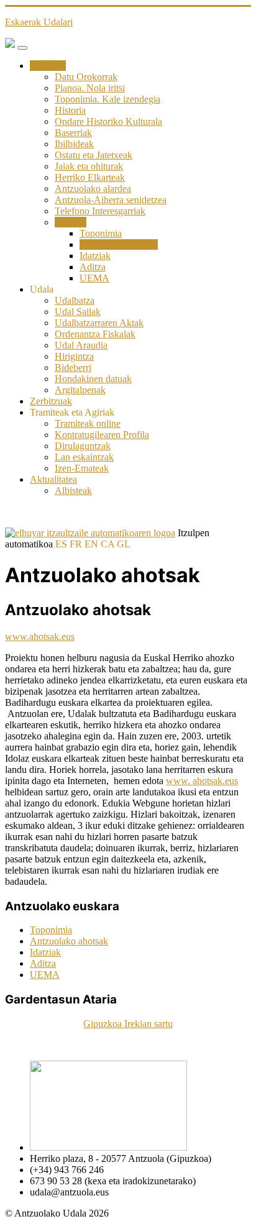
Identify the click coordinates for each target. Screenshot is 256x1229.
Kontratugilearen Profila (102, 434)
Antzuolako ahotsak (119, 244)
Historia (70, 110)
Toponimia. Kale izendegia (107, 99)
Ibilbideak (74, 144)
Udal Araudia (81, 345)
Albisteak (73, 490)
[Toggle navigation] (22, 48)
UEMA (94, 278)
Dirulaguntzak (83, 446)
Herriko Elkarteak (90, 177)
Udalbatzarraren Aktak (99, 323)
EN (91, 544)
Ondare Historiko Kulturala (108, 121)
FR (76, 544)
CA (107, 544)
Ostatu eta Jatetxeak (93, 155)
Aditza (93, 267)
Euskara (70, 222)
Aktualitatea (53, 479)
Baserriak (73, 132)
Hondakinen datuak (93, 378)
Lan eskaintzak (84, 457)
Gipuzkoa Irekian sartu (128, 1023)
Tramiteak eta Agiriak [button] (72, 412)
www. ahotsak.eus (202, 780)
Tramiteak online (88, 423)
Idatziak (95, 255)
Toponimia (101, 233)
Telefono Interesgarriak (100, 211)
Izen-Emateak (82, 468)
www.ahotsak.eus (40, 636)
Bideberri (73, 367)
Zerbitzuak (51, 401)
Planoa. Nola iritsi (90, 88)
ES (61, 544)
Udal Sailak (78, 311)
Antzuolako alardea (93, 188)
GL (123, 544)
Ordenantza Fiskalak (95, 334)
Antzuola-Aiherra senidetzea (111, 199)
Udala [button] (41, 289)
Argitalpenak (80, 390)
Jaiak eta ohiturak (89, 166)
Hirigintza (74, 356)
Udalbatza (74, 300)
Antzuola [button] (48, 65)
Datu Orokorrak (86, 76)
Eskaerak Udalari (39, 22)
